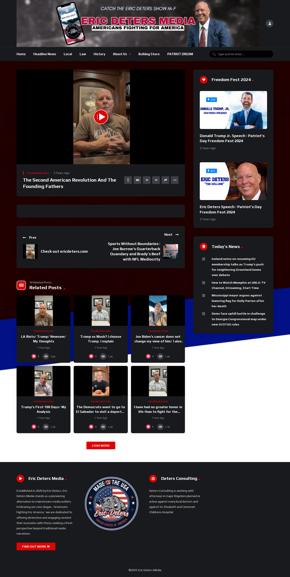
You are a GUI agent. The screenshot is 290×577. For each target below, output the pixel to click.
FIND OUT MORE (34, 546)
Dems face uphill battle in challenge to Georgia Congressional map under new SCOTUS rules (239, 319)
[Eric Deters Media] (138, 23)
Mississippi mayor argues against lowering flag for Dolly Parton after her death (238, 301)
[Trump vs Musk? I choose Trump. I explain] (101, 311)
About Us (120, 54)
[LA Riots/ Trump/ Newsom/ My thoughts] (43, 311)
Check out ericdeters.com (64, 251)
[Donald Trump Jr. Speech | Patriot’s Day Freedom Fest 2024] (233, 110)
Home (21, 54)
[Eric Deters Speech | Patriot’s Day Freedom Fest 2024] (233, 181)
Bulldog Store (149, 54)
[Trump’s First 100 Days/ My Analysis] (43, 381)
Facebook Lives (38, 173)
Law (83, 54)
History (99, 54)
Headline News (44, 54)
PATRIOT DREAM (180, 54)
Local (68, 54)
